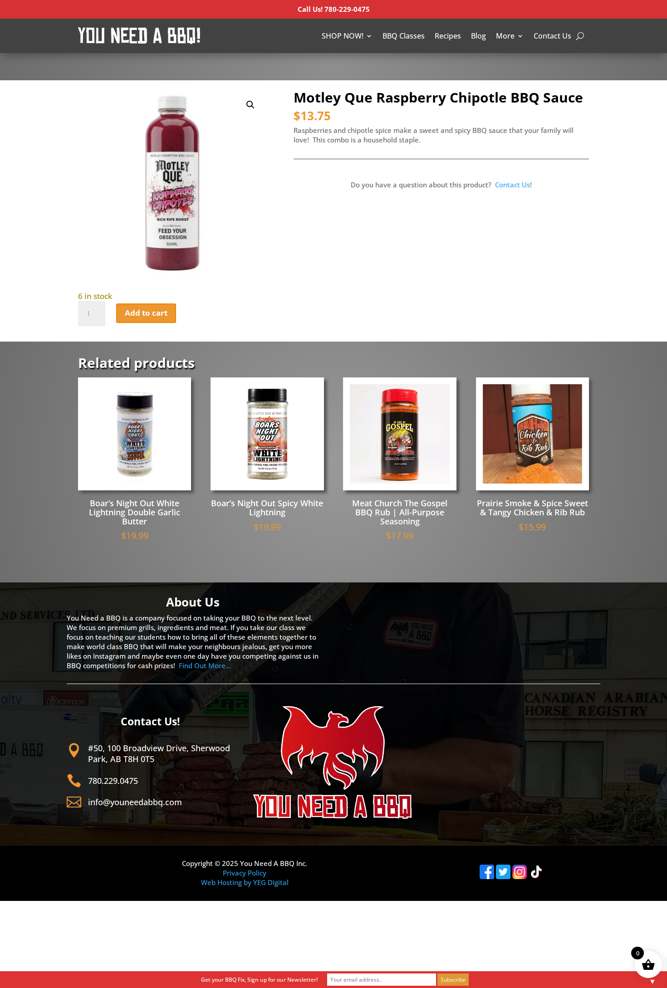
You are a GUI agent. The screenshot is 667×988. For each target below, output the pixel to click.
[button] (250, 105)
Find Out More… (205, 665)
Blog (478, 36)
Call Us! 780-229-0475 (334, 9)
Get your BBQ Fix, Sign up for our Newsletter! (259, 979)
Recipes (448, 36)
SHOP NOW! (342, 36)
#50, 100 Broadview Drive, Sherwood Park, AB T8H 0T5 (159, 753)
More (505, 36)
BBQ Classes (404, 36)
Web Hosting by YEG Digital (245, 882)
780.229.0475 (113, 780)
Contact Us (552, 36)
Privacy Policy (244, 872)
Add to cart (146, 313)
